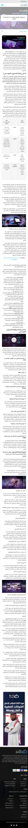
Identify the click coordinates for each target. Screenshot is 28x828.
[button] (2, 31)
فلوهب (25, 789)
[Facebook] (16, 825)
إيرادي (24, 778)
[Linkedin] (11, 825)
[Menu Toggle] (2, 5)
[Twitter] (14, 825)
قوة (15, 778)
